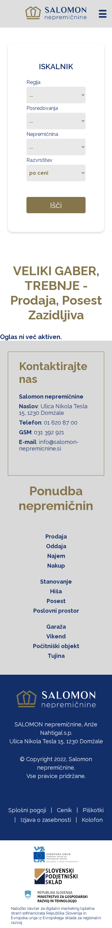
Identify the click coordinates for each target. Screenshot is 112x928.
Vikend (56, 636)
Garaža (56, 626)
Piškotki (93, 810)
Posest (56, 601)
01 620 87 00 (60, 422)
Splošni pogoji (27, 810)
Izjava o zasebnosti (46, 820)
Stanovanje (56, 581)
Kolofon (92, 820)
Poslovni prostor (56, 610)
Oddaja (56, 546)
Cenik (64, 810)
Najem (56, 556)
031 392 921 (49, 432)
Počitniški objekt (56, 646)
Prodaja (56, 536)
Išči (56, 205)
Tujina (56, 655)
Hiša (56, 591)
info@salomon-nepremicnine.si (49, 445)
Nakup (56, 565)
